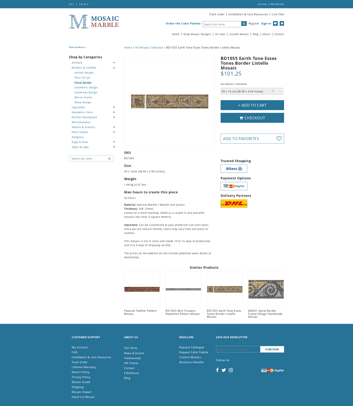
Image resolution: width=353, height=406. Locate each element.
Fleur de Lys (82, 77)
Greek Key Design (85, 92)
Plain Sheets (80, 132)
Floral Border (83, 82)
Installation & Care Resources (248, 14)
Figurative (78, 107)
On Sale (220, 34)
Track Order (80, 362)
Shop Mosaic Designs (197, 34)
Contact (279, 34)
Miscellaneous (81, 122)
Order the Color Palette (183, 23)
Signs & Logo (80, 147)
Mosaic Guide (81, 382)
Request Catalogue (191, 347)
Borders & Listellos (84, 67)
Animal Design (84, 72)
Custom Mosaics (190, 357)
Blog (255, 34)
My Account (80, 347)
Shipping (77, 387)
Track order (217, 14)
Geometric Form (82, 112)
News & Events (134, 353)
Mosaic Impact (81, 392)
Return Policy (81, 372)
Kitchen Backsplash (84, 117)
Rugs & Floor (80, 142)
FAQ (75, 352)
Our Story (130, 348)
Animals (77, 62)
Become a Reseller (191, 362)
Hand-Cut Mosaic (83, 397)
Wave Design (82, 102)
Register (254, 23)
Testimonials (132, 358)
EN (70, 4)
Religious (78, 137)
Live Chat (278, 14)
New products (77, 47)
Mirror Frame (83, 97)
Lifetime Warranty (84, 367)
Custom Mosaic (239, 34)
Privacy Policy (81, 377)
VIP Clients (131, 363)
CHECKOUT (254, 117)
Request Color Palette (193, 352)
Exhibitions (131, 373)
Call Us (83, 4)
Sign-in (266, 23)
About (266, 34)
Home (175, 34)
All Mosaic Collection (149, 47)
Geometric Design (86, 87)
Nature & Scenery (83, 127)
